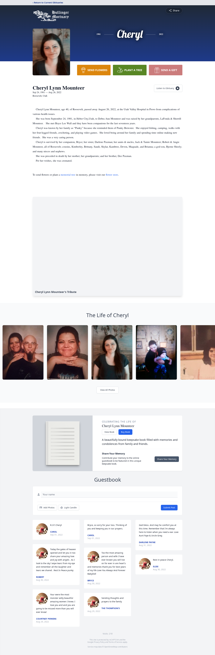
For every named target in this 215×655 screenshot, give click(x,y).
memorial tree (68, 174)
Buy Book (125, 432)
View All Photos (107, 390)
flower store (112, 174)
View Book (109, 432)
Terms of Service (115, 642)
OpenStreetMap (110, 647)
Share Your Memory (166, 459)
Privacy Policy (99, 642)
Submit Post (169, 507)
